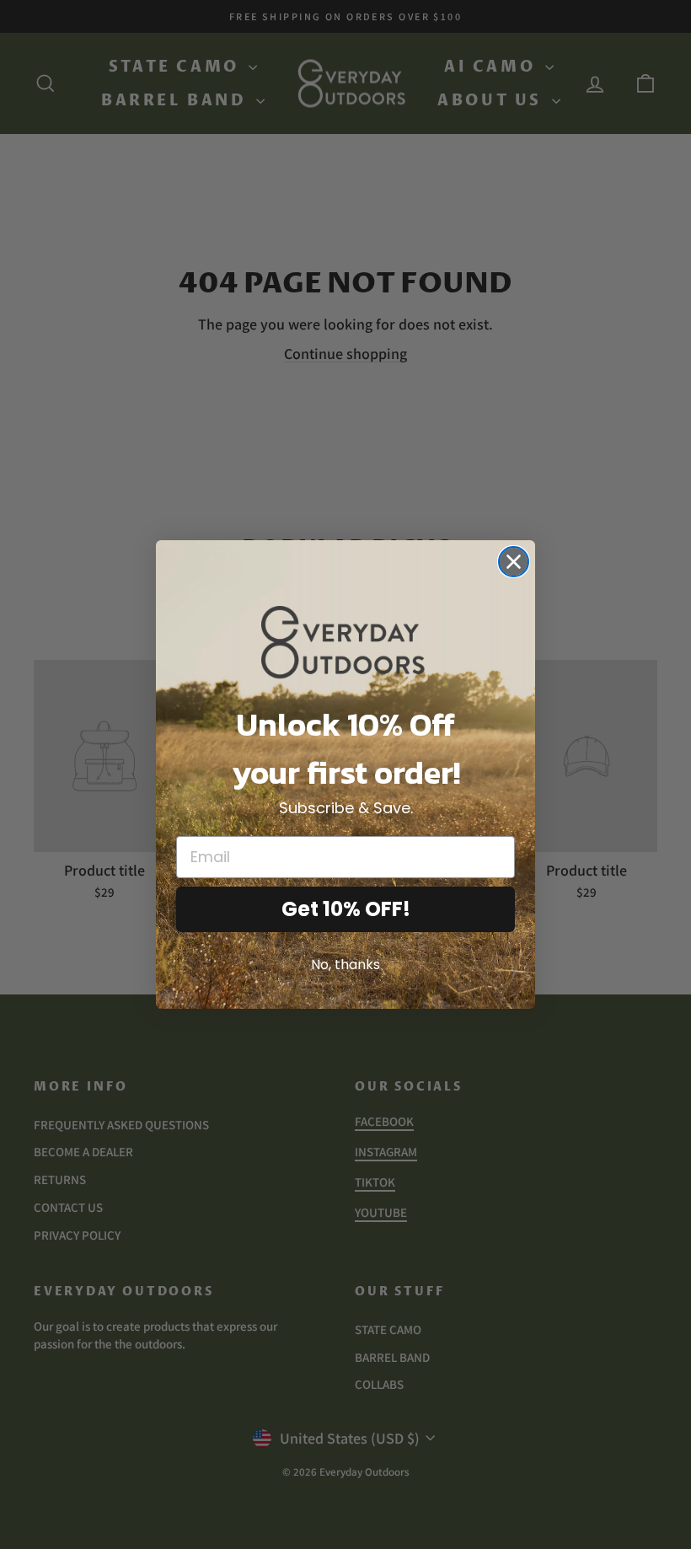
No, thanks (345, 964)
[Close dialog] (513, 561)
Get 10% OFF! (345, 909)
